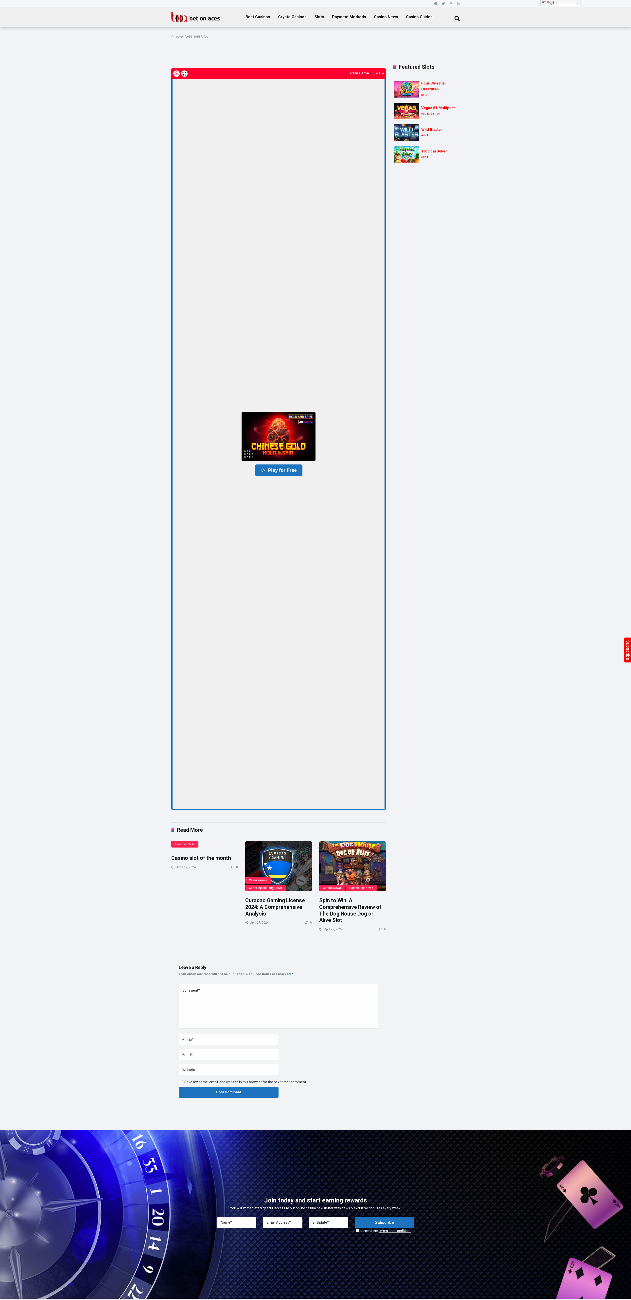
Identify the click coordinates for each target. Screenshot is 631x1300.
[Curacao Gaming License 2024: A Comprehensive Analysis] (278, 866)
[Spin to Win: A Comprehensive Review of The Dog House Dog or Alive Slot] (352, 866)
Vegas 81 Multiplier (438, 108)
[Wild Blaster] (406, 132)
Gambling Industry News (265, 888)
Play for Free (281, 470)
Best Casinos (257, 17)
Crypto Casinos (292, 17)
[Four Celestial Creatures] (406, 89)
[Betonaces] (196, 15)
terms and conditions (395, 1231)
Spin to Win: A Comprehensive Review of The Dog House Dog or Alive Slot (350, 910)
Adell (424, 135)
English (551, 3)
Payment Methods (349, 17)
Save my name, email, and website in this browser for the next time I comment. (245, 1082)
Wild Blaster (431, 129)
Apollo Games (430, 113)
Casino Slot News (361, 888)
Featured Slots (185, 844)
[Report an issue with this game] (176, 73)
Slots (319, 17)
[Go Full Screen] (184, 73)
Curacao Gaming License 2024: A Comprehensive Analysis (275, 907)
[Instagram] (451, 3)
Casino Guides (419, 17)
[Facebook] (435, 3)
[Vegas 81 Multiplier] (406, 111)
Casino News (386, 17)
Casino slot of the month (201, 858)
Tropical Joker (434, 151)
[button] (279, 436)
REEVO (425, 95)
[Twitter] (443, 3)
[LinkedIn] (458, 3)
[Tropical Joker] (406, 154)
